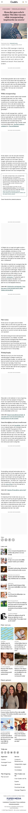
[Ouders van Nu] (14, 2)
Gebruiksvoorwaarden (14, 804)
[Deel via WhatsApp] (6, 540)
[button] (20, 802)
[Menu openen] (2, 2)
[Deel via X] (13, 540)
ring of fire (9, 484)
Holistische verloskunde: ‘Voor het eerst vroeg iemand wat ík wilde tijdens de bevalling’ (13, 288)
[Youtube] (11, 752)
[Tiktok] (18, 752)
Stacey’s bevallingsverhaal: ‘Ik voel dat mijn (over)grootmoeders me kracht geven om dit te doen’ (13, 416)
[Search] (26, 2)
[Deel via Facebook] (9, 540)
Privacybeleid (12, 802)
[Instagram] (8, 752)
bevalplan (17, 425)
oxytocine (10, 277)
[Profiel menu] (23, 2)
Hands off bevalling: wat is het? (16, 490)
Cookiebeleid (6, 802)
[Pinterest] (15, 752)
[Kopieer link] (2, 540)
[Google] (2, 752)
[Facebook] (5, 752)
